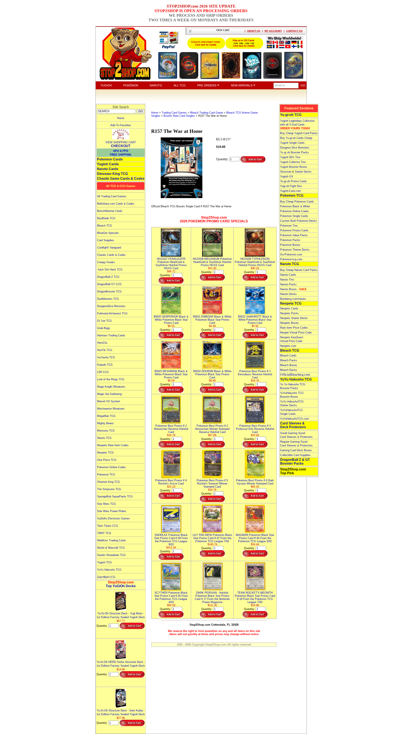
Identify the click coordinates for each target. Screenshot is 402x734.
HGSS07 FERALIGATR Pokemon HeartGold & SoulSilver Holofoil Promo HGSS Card (171, 263)
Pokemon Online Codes (111, 467)
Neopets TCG (105, 452)
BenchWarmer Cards (109, 211)
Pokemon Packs (290, 240)
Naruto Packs (288, 284)
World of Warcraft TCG (111, 547)
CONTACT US (294, 30)
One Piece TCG (106, 459)
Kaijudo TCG (105, 364)
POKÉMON (130, 85)
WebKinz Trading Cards (111, 540)
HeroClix (102, 342)
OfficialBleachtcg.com (295, 374)
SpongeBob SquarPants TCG (115, 496)
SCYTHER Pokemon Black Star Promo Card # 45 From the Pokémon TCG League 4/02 (171, 597)
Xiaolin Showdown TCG (111, 555)
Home (120, 118)
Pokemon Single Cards (294, 216)
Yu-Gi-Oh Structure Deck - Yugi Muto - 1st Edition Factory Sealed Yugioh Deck (121, 615)
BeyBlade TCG (106, 218)
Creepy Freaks (106, 262)
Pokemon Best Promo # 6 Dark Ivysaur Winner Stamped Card (255, 482)
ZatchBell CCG (106, 577)
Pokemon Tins (289, 225)
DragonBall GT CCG (109, 284)
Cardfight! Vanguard (109, 247)
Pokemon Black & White (295, 206)
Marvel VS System (108, 401)
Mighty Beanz (105, 423)
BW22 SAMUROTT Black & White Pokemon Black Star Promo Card (255, 319)
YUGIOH (106, 85)
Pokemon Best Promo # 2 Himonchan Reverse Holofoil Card (171, 429)
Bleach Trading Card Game (206, 112)
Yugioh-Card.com (290, 190)
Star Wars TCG (106, 503)
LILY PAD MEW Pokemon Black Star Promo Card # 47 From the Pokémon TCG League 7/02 (212, 538)
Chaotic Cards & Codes (111, 254)
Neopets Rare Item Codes (113, 445)
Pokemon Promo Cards (294, 230)
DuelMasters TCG (108, 298)
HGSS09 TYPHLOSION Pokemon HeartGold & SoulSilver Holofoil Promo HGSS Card (255, 262)
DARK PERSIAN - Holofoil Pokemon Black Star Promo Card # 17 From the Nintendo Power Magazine (212, 597)
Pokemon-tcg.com (291, 259)
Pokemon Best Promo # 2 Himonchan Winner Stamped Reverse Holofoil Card (212, 429)
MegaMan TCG (106, 416)
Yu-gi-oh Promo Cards (293, 181)
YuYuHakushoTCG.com (294, 418)
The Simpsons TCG (109, 489)
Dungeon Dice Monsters (294, 147)
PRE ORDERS (207, 85)
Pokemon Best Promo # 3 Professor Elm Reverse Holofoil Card (255, 429)
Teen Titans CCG (107, 525)
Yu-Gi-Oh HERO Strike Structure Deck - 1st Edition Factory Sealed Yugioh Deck (121, 663)
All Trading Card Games (111, 196)
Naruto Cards (107, 169)
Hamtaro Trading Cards (111, 335)
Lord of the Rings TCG (110, 379)
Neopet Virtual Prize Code (296, 332)
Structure (285, 171)
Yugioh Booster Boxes (293, 166)
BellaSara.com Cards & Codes (115, 203)
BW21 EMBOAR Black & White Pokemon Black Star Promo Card (212, 319)
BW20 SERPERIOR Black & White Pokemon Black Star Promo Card (171, 319)
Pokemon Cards (110, 159)
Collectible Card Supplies (295, 455)
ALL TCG (180, 85)
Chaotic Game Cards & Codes (120, 178)
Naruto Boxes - (293, 289)
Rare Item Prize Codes (294, 327)
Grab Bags (103, 328)
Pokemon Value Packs (294, 235)
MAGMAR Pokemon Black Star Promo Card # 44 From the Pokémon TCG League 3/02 (255, 538)
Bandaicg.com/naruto (293, 298)
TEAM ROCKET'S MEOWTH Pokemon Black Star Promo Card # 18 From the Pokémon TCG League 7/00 (255, 597)
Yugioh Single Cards (292, 142)
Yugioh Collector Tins (293, 162)
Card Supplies (105, 240)
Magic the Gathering (109, 394)
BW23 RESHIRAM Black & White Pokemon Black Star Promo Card (171, 374)
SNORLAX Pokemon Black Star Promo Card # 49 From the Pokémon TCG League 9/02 (171, 539)
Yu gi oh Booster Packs (294, 152)
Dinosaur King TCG (112, 173)
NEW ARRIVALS (242, 85)
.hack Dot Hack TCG (109, 269)
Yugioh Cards (108, 164)
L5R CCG (103, 372)
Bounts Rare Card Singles (179, 115)
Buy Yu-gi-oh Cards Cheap (296, 138)
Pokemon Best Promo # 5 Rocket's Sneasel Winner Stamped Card (212, 483)
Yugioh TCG (104, 562)
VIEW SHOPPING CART (120, 142)
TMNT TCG (104, 533)
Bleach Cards (288, 355)
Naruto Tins (287, 279)
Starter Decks (303, 171)
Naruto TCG (104, 437)
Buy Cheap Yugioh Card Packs (299, 133)
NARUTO (156, 85)
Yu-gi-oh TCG (291, 115)
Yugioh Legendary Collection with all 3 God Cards (297, 124)
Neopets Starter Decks (294, 318)
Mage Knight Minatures (111, 386)
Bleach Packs (288, 360)
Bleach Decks (288, 369)
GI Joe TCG (104, 320)
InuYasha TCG (106, 357)
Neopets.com (288, 345)
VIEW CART (222, 30)
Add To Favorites (120, 125)
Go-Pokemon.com (291, 254)
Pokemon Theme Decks (294, 249)
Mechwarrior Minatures (111, 408)
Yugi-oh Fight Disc (291, 186)
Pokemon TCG (106, 474)
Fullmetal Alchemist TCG (112, 313)
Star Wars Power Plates (111, 511)
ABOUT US (253, 30)
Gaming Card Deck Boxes (296, 450)
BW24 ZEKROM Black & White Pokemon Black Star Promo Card (212, 374)
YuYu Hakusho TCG (109, 569)
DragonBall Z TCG (108, 276)
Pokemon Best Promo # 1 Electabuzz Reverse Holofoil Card (255, 374)
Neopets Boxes (289, 322)
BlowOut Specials (108, 232)
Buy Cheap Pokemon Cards (297, 201)
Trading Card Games (174, 112)
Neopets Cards (289, 308)
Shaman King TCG (108, 481)
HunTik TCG (104, 350)
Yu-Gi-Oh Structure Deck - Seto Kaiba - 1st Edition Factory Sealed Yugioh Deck (121, 712)
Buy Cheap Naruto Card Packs (298, 270)
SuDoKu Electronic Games (113, 518)
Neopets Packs (289, 313)
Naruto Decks (288, 294)
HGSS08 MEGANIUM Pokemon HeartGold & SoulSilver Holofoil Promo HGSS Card (212, 262)
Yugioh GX (286, 176)
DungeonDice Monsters (111, 306)
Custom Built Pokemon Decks (298, 220)
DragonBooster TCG (109, 291)
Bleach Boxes (288, 365)
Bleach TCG (104, 225)
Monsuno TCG (106, 430)
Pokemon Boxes (290, 244)
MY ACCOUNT (273, 30)
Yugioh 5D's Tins (290, 157)
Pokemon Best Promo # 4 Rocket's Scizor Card (171, 482)
